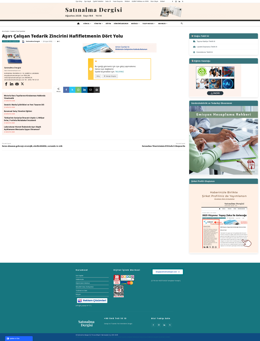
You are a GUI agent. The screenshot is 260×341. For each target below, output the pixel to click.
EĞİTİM (108, 24)
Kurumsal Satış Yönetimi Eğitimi (18, 111)
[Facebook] (172, 1)
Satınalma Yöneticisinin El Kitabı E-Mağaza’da (163, 146)
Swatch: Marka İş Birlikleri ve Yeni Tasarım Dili (24, 105)
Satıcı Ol (108, 1)
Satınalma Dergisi (33, 41)
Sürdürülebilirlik (121, 24)
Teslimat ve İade (81, 291)
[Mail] (17, 84)
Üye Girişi (79, 1)
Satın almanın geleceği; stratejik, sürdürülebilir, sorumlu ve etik (32, 146)
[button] (181, 24)
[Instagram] (175, 1)
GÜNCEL (86, 24)
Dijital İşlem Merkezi (83, 283)
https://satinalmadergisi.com (12, 70)
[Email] (91, 90)
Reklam (127, 1)
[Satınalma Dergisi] (130, 12)
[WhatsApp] (78, 90)
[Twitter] (182, 1)
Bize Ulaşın (154, 1)
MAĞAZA (134, 24)
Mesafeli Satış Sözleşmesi (85, 287)
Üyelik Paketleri (98, 1)
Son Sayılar (79, 275)
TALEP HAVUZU (148, 24)
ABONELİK (162, 24)
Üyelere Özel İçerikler (17, 31)
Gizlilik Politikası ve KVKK (140, 1)
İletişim (78, 294)
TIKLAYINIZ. (119, 71)
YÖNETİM (97, 24)
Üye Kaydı (87, 1)
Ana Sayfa (5, 31)
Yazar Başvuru (118, 1)
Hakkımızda (80, 279)
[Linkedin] (179, 1)
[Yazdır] (97, 90)
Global (162, 1)
